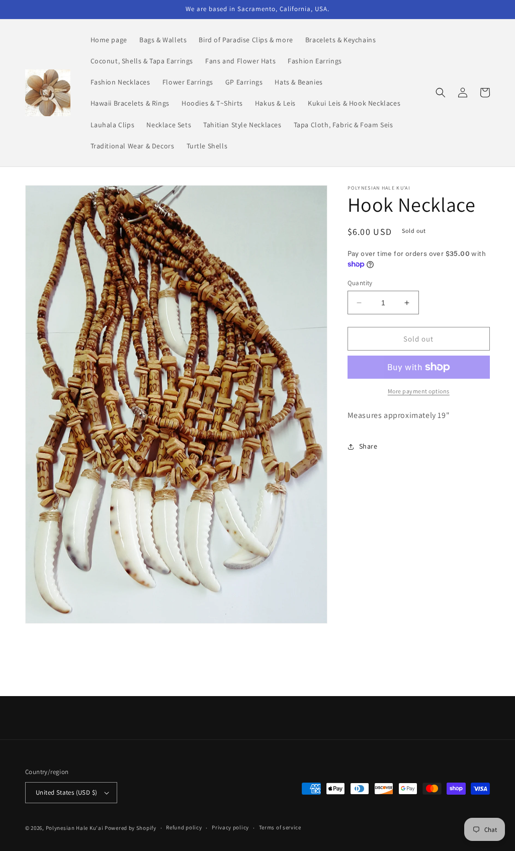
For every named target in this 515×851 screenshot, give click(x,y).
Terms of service (280, 827)
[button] (441, 92)
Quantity (360, 283)
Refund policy (184, 827)
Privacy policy (230, 827)
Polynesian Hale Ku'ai (75, 827)
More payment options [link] (419, 391)
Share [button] (368, 446)
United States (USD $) (66, 792)
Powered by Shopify (130, 827)
